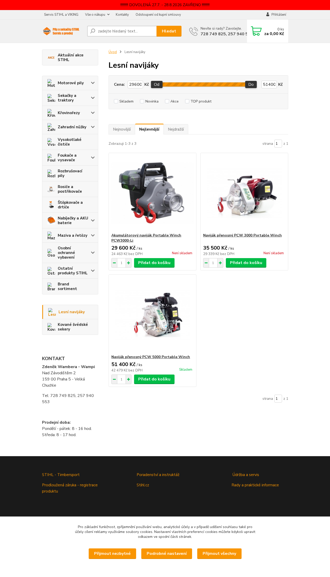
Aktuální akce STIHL (71, 57)
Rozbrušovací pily (70, 173)
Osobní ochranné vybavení (66, 252)
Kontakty (122, 14)
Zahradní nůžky (72, 127)
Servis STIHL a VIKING (61, 14)
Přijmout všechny (219, 553)
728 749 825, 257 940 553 (227, 34)
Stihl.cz (143, 485)
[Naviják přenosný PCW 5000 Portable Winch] (152, 314)
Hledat (169, 31)
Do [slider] (251, 84)
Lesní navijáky (72, 312)
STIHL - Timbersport (61, 474)
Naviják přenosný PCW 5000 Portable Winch (150, 356)
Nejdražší (176, 129)
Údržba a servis (246, 474)
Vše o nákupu (95, 14)
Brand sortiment (67, 286)
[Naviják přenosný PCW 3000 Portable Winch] (244, 193)
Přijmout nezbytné (112, 553)
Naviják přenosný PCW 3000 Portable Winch (242, 235)
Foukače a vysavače (67, 158)
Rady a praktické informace (255, 485)
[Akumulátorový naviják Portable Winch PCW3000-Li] (152, 193)
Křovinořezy (69, 112)
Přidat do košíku (154, 263)
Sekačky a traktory (67, 98)
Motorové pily (71, 83)
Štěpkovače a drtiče (70, 205)
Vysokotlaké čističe (69, 142)
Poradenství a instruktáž (158, 474)
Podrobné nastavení (167, 553)
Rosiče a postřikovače (70, 189)
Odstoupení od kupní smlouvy (158, 14)
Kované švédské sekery (73, 327)
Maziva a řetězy (72, 235)
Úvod (113, 52)
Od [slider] (156, 84)
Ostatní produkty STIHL (73, 271)
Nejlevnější (149, 129)
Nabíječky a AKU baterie (73, 220)
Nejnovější (122, 129)
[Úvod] (62, 31)
